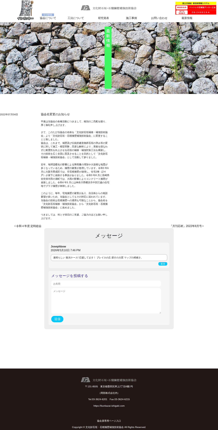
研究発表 (103, 18)
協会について (48, 18)
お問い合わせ (159, 18)
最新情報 (187, 18)
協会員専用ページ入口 (109, 420)
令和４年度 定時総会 (28, 226)
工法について (76, 18)
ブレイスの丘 (104, 257)
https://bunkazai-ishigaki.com (109, 405)
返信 (163, 263)
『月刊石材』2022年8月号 (186, 226)
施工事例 (131, 18)
